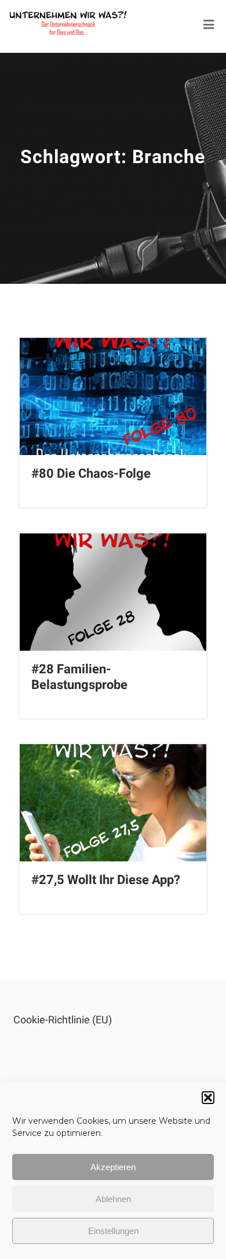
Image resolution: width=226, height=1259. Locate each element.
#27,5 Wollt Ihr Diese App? (105, 879)
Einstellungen (113, 1231)
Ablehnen (113, 1199)
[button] (208, 1097)
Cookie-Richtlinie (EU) (62, 1019)
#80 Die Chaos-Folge (91, 473)
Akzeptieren (113, 1167)
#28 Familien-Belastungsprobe (79, 676)
